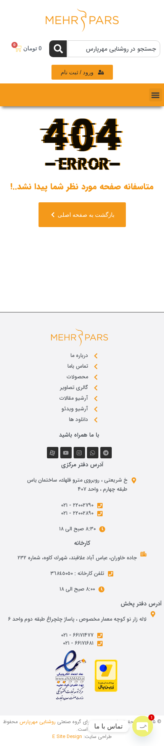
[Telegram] (106, 452)
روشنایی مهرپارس (37, 722)
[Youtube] (66, 452)
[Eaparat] (52, 452)
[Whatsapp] (92, 452)
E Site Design (67, 737)
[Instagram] (79, 452)
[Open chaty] (142, 726)
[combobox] (114, 48)
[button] (155, 95)
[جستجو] (58, 48)
